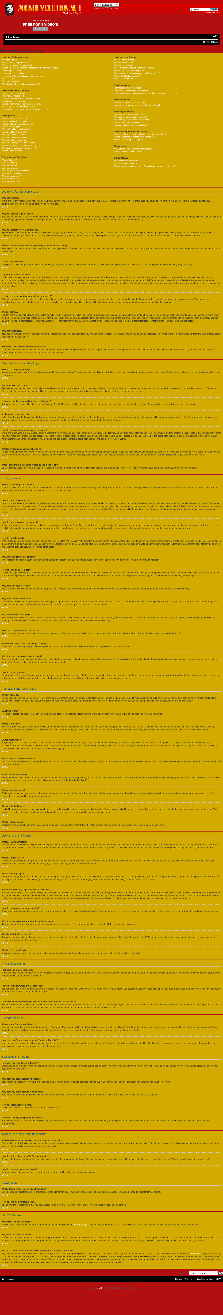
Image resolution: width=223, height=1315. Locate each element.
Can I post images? (10, 168)
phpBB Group (80, 1225)
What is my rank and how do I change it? (19, 107)
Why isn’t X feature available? (126, 163)
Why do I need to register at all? (15, 63)
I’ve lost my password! (11, 71)
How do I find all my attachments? (128, 151)
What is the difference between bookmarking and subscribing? (140, 134)
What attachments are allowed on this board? (133, 149)
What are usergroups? (123, 65)
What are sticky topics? (12, 176)
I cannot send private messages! (127, 88)
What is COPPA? (9, 79)
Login (215, 42)
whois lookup (196, 1253)
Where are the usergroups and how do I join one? (134, 68)
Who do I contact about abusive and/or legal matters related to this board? (145, 166)
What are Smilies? (9, 165)
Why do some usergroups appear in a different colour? (137, 73)
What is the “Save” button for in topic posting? (21, 145)
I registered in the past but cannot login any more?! (23, 76)
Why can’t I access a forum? (14, 134)
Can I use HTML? (9, 163)
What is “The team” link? (124, 79)
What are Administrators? (124, 60)
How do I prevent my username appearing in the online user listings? (30, 68)
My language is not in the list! (14, 101)
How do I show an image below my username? (21, 104)
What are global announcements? (16, 171)
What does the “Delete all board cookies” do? (21, 84)
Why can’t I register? (10, 81)
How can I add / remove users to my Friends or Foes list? (138, 105)
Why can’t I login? (9, 60)
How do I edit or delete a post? (14, 121)
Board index (13, 37)
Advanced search (210, 12)
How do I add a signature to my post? (17, 124)
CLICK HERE (40, 29)
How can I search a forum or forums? (129, 114)
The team (179, 1279)
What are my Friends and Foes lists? (129, 102)
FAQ (207, 42)
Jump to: (183, 1273)
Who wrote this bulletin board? (126, 161)
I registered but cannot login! (14, 73)
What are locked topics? (12, 179)
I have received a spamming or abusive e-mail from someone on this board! (145, 93)
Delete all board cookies (195, 1279)
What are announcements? (13, 173)
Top (6, 207)
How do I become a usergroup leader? (130, 71)
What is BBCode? (9, 160)
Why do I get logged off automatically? (18, 65)
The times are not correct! (13, 96)
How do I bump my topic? (12, 151)
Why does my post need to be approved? (19, 148)
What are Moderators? (123, 63)
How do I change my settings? (14, 93)
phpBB (99, 1288)
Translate (114, 8)
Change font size (215, 36)
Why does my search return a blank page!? (132, 119)
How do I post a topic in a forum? (15, 118)
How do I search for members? (127, 122)
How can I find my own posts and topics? (131, 125)
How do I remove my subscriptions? (129, 140)
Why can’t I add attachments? (14, 137)
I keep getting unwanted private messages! (132, 90)
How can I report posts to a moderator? (18, 142)
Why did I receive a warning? (14, 140)
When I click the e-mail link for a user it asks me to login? (25, 109)
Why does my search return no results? (130, 117)
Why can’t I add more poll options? (16, 129)
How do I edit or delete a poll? (14, 132)
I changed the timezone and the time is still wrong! (23, 98)
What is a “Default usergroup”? (127, 76)
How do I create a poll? (11, 126)
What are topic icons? (11, 181)
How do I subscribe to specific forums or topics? (134, 137)
